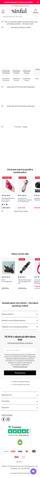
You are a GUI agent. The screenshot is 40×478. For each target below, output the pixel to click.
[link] (2, 204)
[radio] (2, 195)
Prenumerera (20, 373)
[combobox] (18, 17)
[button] (38, 2)
